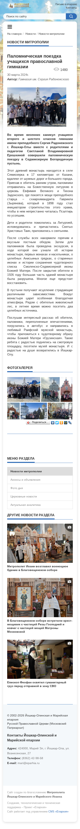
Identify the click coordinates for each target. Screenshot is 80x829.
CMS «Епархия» (58, 811)
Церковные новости (23, 496)
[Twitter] (57, 421)
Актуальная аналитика (25, 504)
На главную (14, 33)
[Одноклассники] (61, 421)
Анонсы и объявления (25, 479)
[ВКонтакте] (53, 421)
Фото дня (16, 488)
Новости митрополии (51, 33)
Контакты (71, 8)
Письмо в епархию (66, 4)
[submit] (71, 16)
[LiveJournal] (70, 421)
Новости (30, 33)
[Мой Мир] (66, 421)
